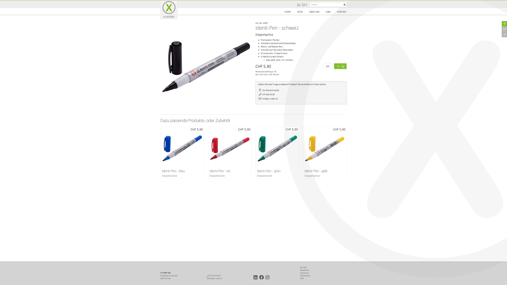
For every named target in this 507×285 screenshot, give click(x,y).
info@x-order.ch (270, 98)
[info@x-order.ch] (504, 29)
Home (288, 12)
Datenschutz (305, 275)
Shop (300, 12)
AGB (302, 278)
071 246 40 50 (268, 94)
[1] (344, 4)
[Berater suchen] (504, 23)
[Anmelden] (298, 5)
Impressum (304, 273)
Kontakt (342, 12)
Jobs (328, 12)
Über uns (314, 12)
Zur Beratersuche (270, 90)
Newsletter (304, 270)
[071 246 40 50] (504, 34)
